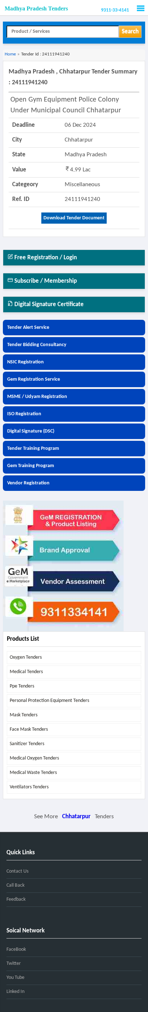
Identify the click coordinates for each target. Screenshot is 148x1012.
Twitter (13, 963)
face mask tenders (29, 729)
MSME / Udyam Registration (37, 396)
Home (10, 54)
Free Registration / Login (45, 258)
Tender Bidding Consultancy (36, 345)
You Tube (15, 977)
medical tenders (26, 672)
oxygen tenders (26, 657)
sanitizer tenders (27, 744)
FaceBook (16, 949)
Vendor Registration (28, 483)
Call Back (15, 885)
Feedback (16, 899)
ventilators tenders (29, 787)
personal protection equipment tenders (49, 700)
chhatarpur (76, 817)
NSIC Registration (25, 362)
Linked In (15, 991)
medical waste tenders (33, 772)
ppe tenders (22, 686)
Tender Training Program (33, 448)
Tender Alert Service (28, 327)
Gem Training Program (30, 466)
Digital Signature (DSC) (30, 431)
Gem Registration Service (33, 379)
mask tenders (23, 715)
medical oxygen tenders (34, 758)
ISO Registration (24, 414)
